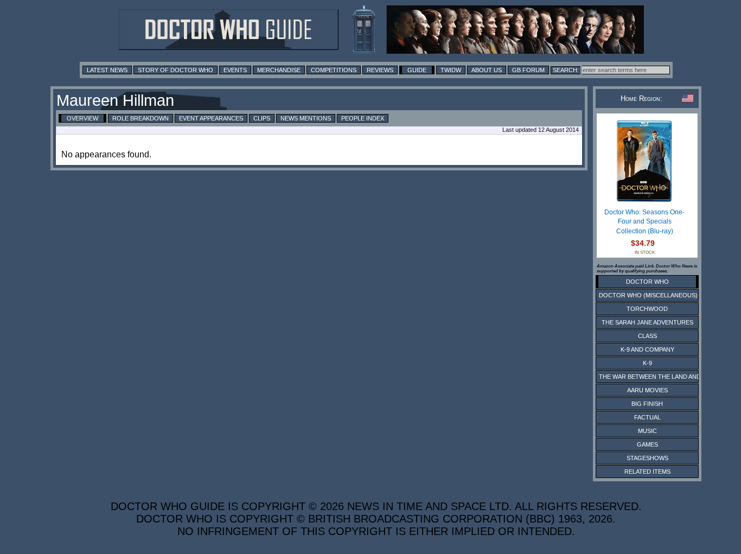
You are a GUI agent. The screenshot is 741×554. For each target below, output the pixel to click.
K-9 (647, 363)
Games (647, 444)
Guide (416, 70)
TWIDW (450, 70)
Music (647, 431)
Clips (261, 118)
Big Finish (647, 403)
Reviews (380, 70)
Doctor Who (647, 281)
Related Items (647, 471)
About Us (486, 70)
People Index (362, 118)
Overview (82, 118)
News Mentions (305, 118)
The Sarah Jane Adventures (647, 322)
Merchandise (279, 70)
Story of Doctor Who (175, 70)
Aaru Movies (647, 390)
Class (647, 336)
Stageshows (647, 458)
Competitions (333, 70)
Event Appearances (211, 118)
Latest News (107, 70)
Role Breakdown (140, 118)
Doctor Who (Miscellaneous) (648, 295)
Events (235, 70)
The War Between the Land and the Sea (663, 376)
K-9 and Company (647, 349)
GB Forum (528, 70)
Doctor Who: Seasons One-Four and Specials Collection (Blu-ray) (644, 221)
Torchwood (647, 308)
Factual (647, 417)
